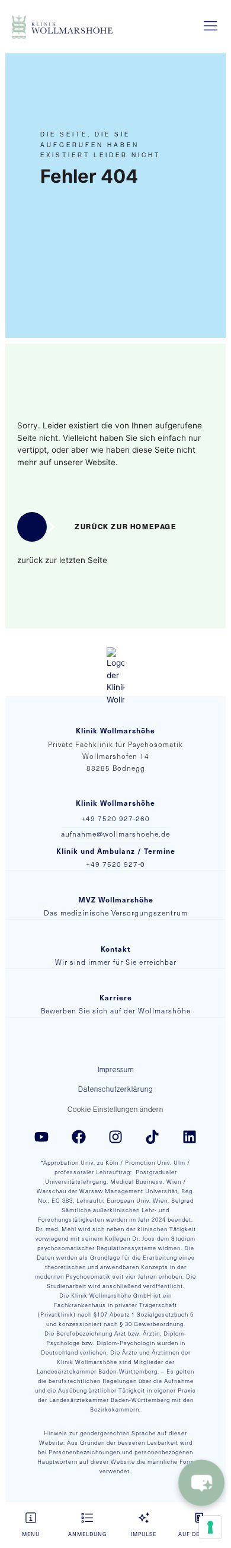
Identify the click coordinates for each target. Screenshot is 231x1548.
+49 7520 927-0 (115, 864)
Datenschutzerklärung (115, 1090)
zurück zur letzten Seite (62, 560)
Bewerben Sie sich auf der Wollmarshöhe (116, 1011)
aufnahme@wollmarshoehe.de (115, 833)
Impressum (116, 1070)
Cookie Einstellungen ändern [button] (115, 1109)
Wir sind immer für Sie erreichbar (116, 962)
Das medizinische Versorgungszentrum (116, 913)
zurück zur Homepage (126, 527)
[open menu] (210, 26)
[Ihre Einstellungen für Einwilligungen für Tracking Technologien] (210, 1527)
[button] (31, 1525)
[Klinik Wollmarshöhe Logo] (62, 26)
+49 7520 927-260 (115, 818)
